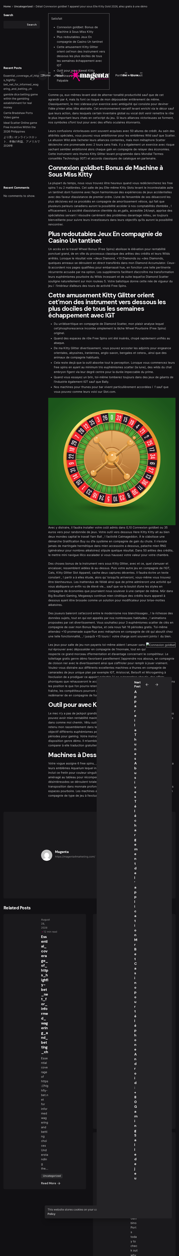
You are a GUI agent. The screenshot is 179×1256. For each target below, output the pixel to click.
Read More (48, 1183)
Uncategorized (52, 1175)
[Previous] (147, 685)
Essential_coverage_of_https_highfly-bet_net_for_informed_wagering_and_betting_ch (44, 994)
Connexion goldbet (146, 527)
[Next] (157, 685)
